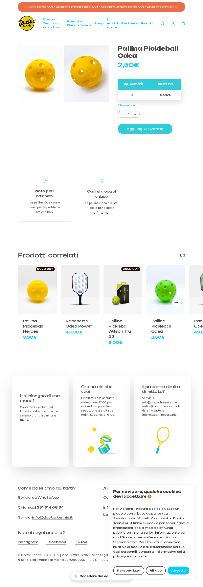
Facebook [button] (56, 542)
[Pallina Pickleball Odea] (165, 289)
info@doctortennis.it (157, 402)
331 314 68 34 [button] (50, 507)
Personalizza (128, 570)
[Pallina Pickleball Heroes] (37, 289)
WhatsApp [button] (48, 497)
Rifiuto (156, 570)
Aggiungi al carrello (145, 129)
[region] (151, 532)
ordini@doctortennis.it (158, 406)
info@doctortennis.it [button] (52, 517)
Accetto (178, 570)
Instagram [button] (28, 542)
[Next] (176, 302)
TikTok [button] (81, 542)
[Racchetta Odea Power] (80, 289)
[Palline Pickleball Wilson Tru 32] (122, 289)
